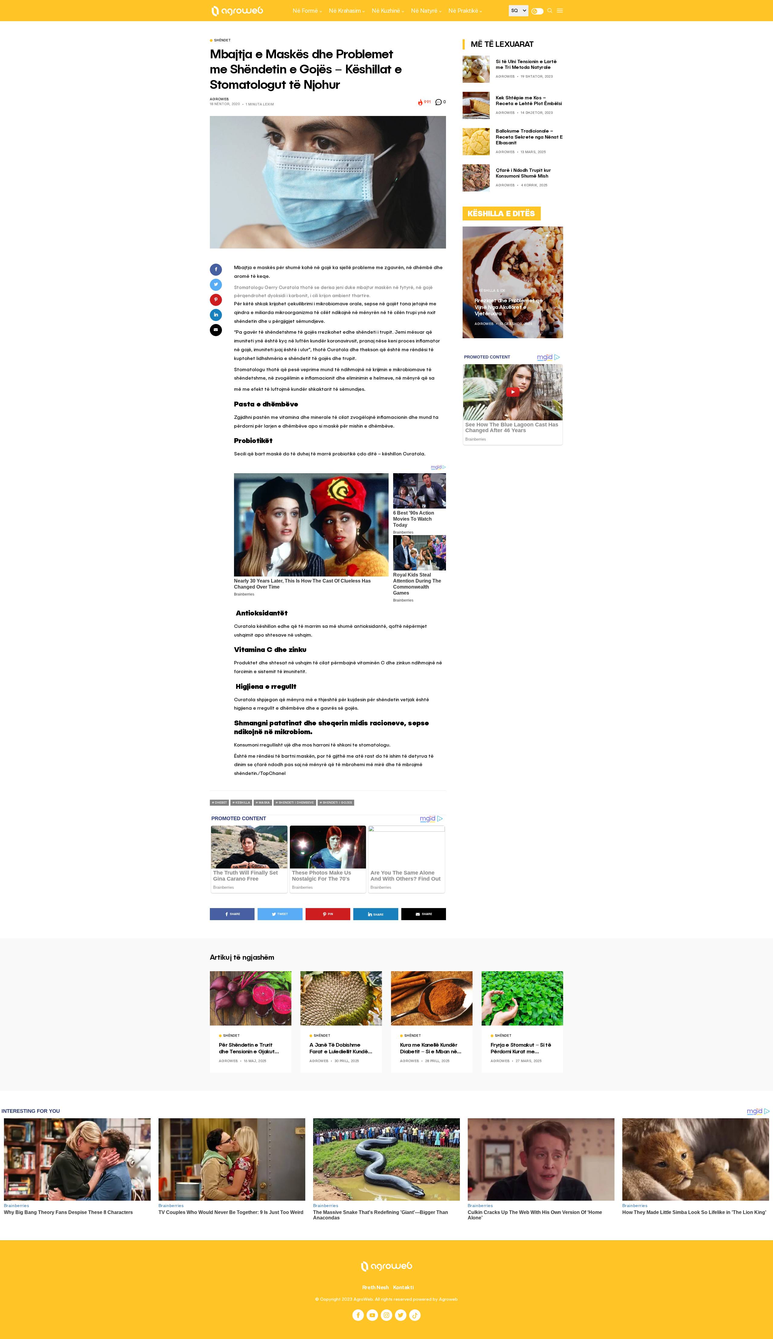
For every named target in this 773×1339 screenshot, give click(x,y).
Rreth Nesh (375, 1287)
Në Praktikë (463, 10)
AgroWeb (219, 99)
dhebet (221, 802)
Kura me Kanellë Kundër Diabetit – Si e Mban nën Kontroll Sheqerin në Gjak (430, 1048)
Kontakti (403, 1287)
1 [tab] (547, 235)
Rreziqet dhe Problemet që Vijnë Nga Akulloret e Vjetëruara (509, 307)
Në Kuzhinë (386, 10)
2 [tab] (551, 235)
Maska (264, 802)
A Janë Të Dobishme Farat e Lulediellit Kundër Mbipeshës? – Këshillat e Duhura (340, 1048)
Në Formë (305, 10)
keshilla (243, 802)
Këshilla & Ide (492, 291)
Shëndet (222, 40)
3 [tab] (554, 235)
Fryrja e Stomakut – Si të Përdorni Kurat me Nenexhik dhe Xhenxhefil (521, 1048)
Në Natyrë (424, 10)
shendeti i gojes (337, 802)
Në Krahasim (345, 10)
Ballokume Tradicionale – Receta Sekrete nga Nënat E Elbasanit (529, 137)
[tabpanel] (513, 282)
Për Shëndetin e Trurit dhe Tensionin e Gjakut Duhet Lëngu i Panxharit (248, 1048)
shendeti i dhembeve (296, 802)
